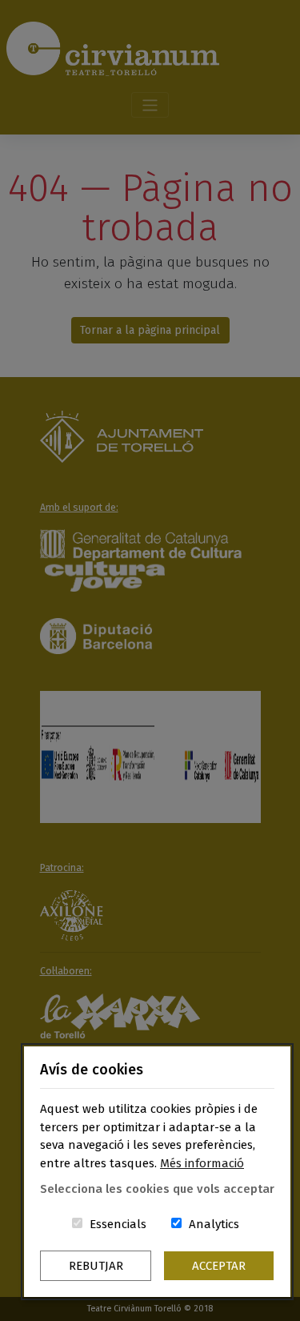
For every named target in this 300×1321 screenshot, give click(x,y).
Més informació (202, 1163)
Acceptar (219, 1266)
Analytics (214, 1224)
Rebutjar (96, 1266)
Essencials (118, 1224)
